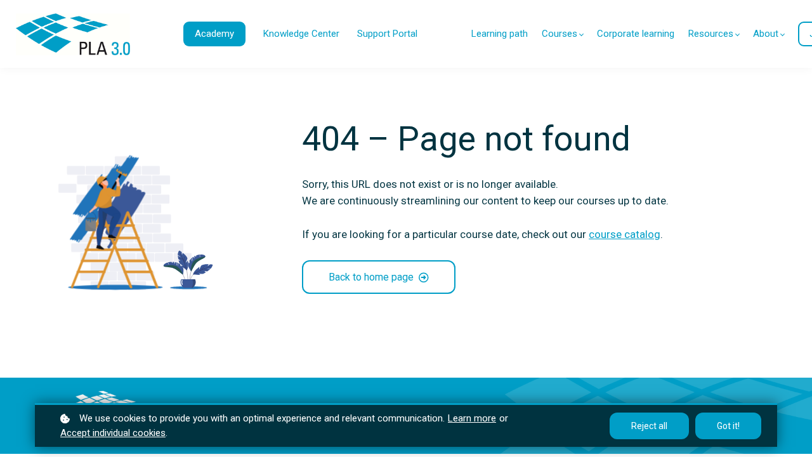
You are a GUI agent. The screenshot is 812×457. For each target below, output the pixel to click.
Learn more (472, 418)
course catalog (624, 234)
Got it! (728, 426)
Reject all (649, 426)
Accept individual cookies (113, 433)
